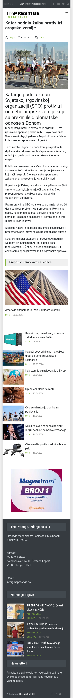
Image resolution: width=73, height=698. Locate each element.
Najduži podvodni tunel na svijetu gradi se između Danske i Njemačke (44, 355)
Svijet (12, 37)
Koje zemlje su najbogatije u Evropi (45, 370)
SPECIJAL (31, 618)
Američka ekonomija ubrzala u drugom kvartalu (32, 310)
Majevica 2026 (34, 614)
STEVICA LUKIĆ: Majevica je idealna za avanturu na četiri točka (43, 647)
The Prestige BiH (27, 694)
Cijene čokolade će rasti (39, 389)
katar (42, 37)
